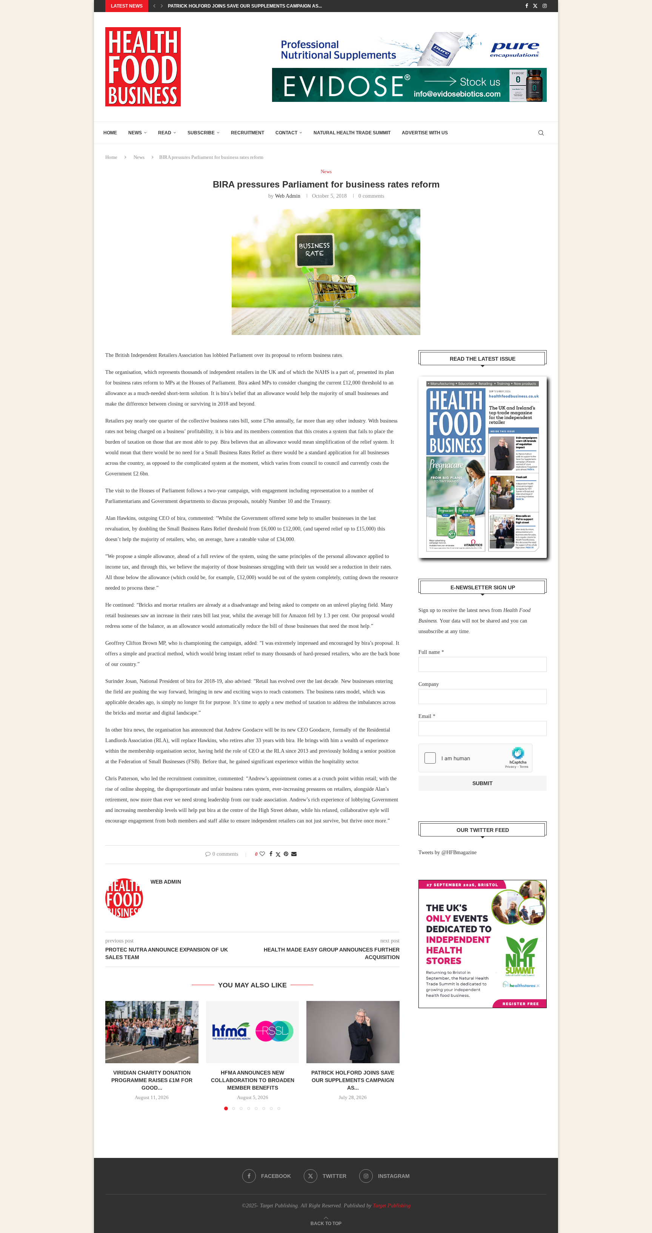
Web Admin (287, 196)
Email (426, 716)
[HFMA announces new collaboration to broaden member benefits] (252, 1032)
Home (110, 132)
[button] (154, 6)
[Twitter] (535, 6)
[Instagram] (545, 6)
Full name (431, 652)
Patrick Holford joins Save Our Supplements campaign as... (353, 1080)
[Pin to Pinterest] (286, 854)
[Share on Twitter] (278, 854)
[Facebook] (526, 6)
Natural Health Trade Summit (352, 132)
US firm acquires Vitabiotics (204, 6)
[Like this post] (262, 854)
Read (164, 132)
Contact (286, 132)
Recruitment (247, 132)
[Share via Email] (294, 854)
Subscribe (201, 132)
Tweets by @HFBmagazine (447, 852)
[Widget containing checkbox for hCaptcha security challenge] (475, 758)
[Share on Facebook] (270, 854)
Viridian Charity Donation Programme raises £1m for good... (151, 1080)
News (135, 132)
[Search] (541, 133)
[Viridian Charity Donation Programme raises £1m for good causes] (151, 1032)
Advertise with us (425, 132)
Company (428, 684)
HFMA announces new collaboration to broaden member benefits (252, 1080)
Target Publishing (392, 1205)
